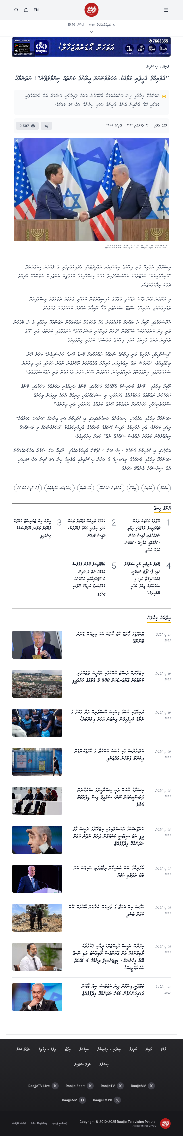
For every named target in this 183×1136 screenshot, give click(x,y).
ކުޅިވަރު (133, 1049)
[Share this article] (46, 126)
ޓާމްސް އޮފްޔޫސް (19, 1123)
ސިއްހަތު (84, 1049)
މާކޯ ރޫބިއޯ (85, 488)
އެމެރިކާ (148, 488)
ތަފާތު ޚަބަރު (23, 1049)
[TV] (26, 10)
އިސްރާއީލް (152, 67)
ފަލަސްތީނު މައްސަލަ (28, 488)
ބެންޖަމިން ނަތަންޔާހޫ (110, 488)
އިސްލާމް (104, 1065)
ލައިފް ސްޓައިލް (83, 1065)
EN (36, 10)
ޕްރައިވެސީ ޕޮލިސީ (59, 1123)
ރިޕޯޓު (68, 1049)
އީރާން (133, 488)
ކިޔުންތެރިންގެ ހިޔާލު (39, 1123)
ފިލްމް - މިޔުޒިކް (47, 1049)
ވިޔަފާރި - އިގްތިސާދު (109, 1049)
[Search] (16, 10)
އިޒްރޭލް (164, 488)
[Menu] (166, 9)
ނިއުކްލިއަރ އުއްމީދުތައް (59, 488)
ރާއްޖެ (163, 1049)
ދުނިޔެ (166, 67)
